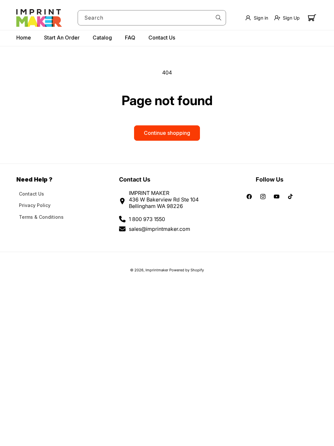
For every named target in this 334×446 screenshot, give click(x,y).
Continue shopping (167, 133)
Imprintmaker (156, 270)
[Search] (218, 17)
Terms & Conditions (41, 217)
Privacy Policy (35, 205)
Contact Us (31, 194)
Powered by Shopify (186, 270)
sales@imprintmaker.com (159, 229)
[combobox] (152, 17)
